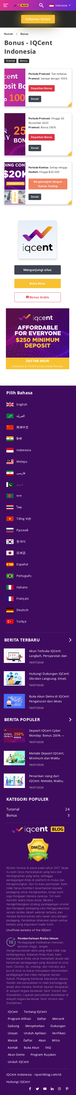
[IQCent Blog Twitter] (35, 1089)
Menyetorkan (35, 1026)
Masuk (12, 1040)
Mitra (56, 1040)
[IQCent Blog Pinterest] (65, 1089)
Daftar (41, 1019)
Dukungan (57, 1026)
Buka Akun (38, 283)
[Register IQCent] (37, 332)
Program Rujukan (43, 1055)
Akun (42, 1040)
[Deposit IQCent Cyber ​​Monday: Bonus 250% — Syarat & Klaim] (14, 735)
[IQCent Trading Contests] (14, 183)
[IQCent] (38, 257)
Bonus (23, 60)
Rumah (9, 33)
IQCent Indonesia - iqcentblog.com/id (33, 1074)
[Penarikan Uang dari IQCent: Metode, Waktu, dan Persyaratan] (14, 780)
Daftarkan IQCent (37, 19)
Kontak (13, 1048)
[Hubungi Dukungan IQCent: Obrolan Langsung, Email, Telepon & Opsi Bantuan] (14, 678)
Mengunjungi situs (37, 270)
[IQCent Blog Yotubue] (42, 1089)
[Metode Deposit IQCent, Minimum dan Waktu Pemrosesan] (14, 758)
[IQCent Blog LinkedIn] (50, 1089)
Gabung (13, 1026)
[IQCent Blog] (38, 833)
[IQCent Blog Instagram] (57, 1089)
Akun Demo (16, 1055)
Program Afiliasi (19, 1019)
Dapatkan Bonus (41, 88)
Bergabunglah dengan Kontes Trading (48, 183)
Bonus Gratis (39, 297)
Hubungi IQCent (18, 1082)
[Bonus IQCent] (14, 87)
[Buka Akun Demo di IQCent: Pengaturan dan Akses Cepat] (14, 701)
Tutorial (10, 60)
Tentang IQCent (35, 1012)
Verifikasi (59, 1033)
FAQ (48, 1048)
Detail (35, 98)
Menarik (58, 1019)
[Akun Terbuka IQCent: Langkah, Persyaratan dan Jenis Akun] (14, 655)
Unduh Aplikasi (35, 1033)
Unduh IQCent (18, 1062)
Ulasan (13, 1033)
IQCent (13, 1012)
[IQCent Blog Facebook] (28, 1089)
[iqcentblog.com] (19, 5)
